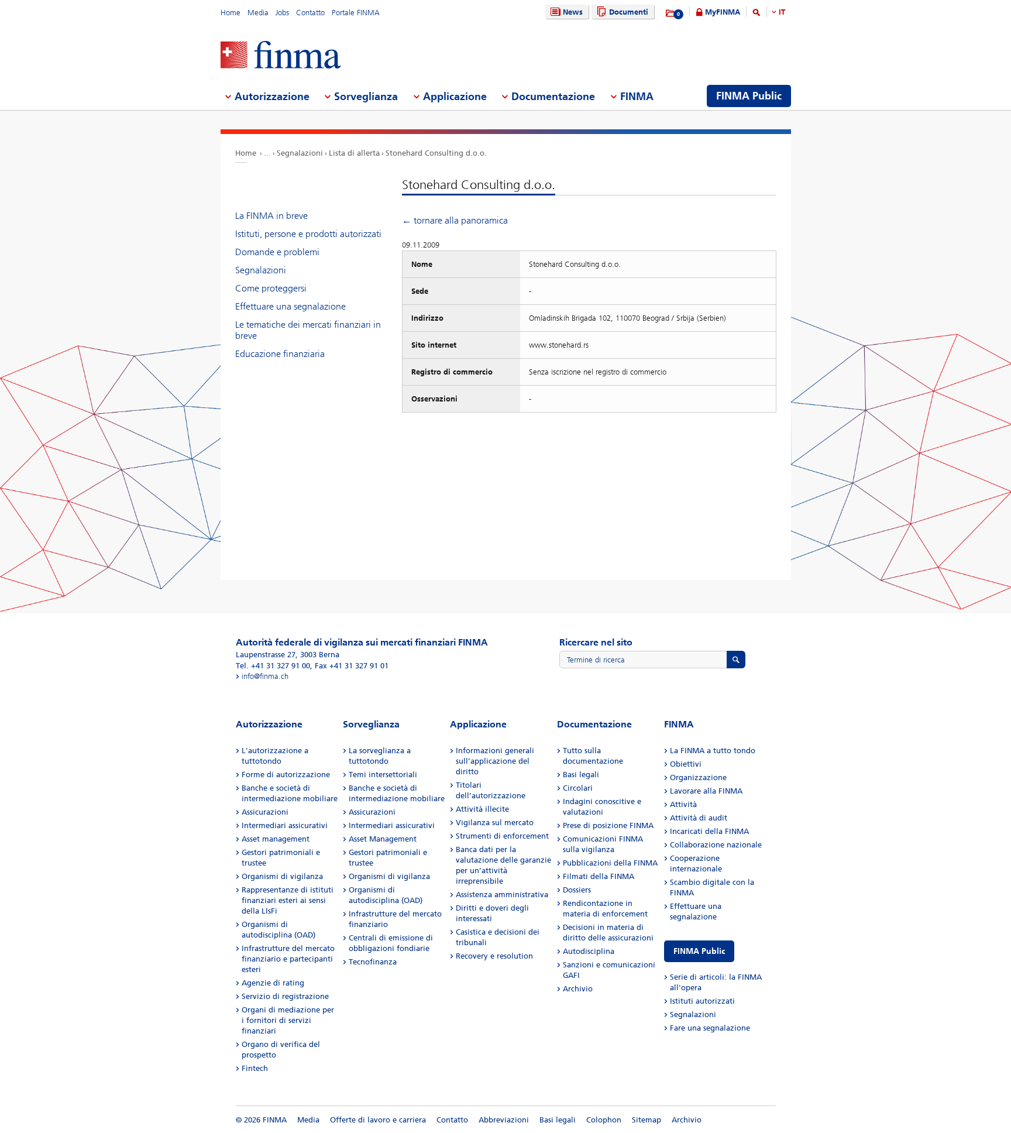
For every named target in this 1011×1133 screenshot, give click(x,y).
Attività (683, 804)
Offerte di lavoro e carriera (378, 1119)
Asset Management (383, 839)
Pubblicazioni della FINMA (610, 863)
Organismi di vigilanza (282, 876)
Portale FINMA (356, 12)
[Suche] (756, 14)
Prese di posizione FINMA (608, 825)
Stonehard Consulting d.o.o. (436, 153)
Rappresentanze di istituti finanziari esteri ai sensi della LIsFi (287, 900)
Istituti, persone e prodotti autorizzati (308, 233)
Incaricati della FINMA (709, 831)
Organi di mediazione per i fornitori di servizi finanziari (288, 1020)
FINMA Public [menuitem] (749, 96)
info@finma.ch (265, 676)
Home (230, 12)
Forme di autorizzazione (286, 774)
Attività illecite (482, 809)
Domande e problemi (277, 252)
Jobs (282, 12)
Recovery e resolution (494, 956)
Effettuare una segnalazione (290, 306)
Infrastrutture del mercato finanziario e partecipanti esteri (288, 959)
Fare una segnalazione (710, 1028)
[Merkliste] (671, 13)
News (573, 12)
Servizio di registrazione (285, 996)
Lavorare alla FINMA (706, 791)
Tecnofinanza (373, 961)
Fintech (255, 1068)
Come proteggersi (271, 288)
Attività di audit (698, 817)
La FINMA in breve (271, 215)
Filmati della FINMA (598, 876)
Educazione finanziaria (280, 353)
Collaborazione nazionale (716, 844)
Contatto (310, 12)
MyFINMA (722, 12)
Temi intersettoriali (383, 774)
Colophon (603, 1119)
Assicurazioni (265, 812)
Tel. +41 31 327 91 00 (273, 665)
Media (258, 12)
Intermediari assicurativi (285, 825)
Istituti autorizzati (702, 1001)
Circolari (578, 788)
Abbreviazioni (504, 1119)
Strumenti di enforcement (502, 836)
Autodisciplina (588, 951)
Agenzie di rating (273, 982)
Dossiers (577, 889)
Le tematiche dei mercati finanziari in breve (308, 330)
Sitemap (646, 1119)
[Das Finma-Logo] (281, 56)
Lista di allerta (354, 153)
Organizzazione (698, 777)
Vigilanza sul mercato (495, 822)
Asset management (276, 839)
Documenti (628, 12)
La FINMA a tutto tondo (712, 750)
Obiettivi (685, 764)
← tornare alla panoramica (455, 220)
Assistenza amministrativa (502, 894)
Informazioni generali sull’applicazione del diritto (495, 761)
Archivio (578, 988)
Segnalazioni (300, 153)
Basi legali (581, 774)
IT (782, 12)
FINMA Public (699, 951)
